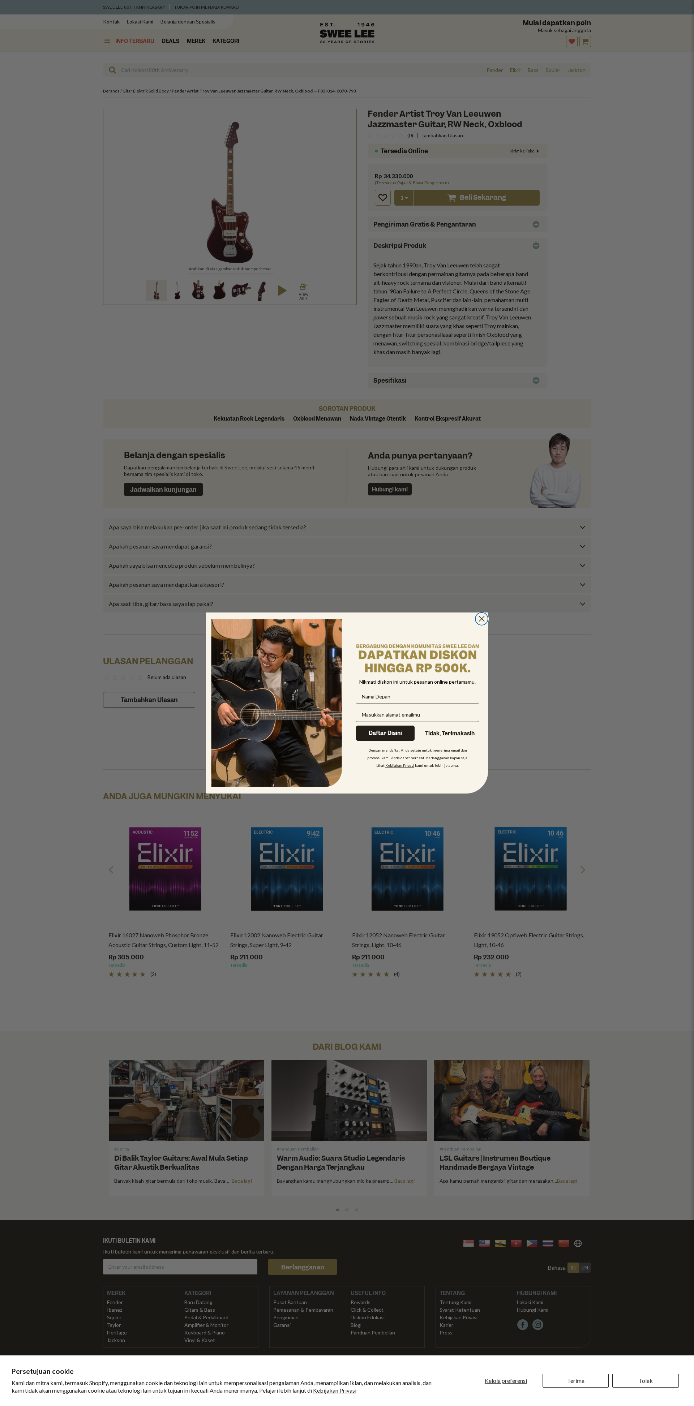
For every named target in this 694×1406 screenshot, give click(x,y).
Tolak (646, 1380)
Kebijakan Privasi (334, 1390)
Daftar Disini (385, 733)
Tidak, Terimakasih (450, 733)
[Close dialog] (481, 618)
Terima (575, 1380)
